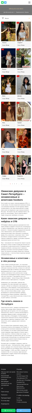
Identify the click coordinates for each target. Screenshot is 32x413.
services (19, 374)
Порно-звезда (5, 391)
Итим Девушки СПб (22, 378)
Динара (19, 96)
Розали (19, 149)
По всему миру (5, 400)
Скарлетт (19, 42)
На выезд (19, 400)
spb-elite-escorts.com (8, 12)
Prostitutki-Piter (21, 382)
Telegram (24, 410)
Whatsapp (9, 410)
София (4, 176)
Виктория (20, 69)
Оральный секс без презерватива (6, 384)
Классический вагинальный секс (6, 376)
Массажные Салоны (22, 372)
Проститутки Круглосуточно (21, 387)
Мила (3, 96)
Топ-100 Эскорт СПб (22, 376)
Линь (3, 122)
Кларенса (20, 176)
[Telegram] (5, 2)
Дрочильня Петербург (23, 392)
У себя (18, 398)
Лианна (4, 42)
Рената (4, 69)
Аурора (19, 122)
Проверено (4, 394)
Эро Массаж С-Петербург (24, 380)
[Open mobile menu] (29, 2)
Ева (3, 149)
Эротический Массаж (22, 384)
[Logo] (16, 9)
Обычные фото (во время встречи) (8, 372)
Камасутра (4, 379)
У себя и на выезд (22, 402)
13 (21, 183)
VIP (2, 388)
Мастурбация (4, 381)
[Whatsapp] (2, 2)
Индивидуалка (5, 403)
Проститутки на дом (22, 390)
